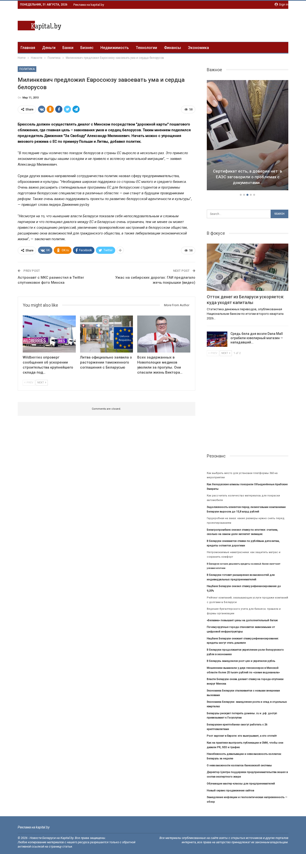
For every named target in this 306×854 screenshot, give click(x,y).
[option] (248, 136)
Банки (67, 47)
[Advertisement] (201, 24)
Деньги (48, 47)
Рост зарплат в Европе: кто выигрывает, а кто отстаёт (242, 735)
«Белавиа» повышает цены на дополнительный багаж (242, 620)
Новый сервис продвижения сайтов (230, 790)
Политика (27, 69)
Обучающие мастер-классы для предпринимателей (241, 783)
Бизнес (86, 47)
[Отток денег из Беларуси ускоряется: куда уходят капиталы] (247, 267)
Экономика (198, 47)
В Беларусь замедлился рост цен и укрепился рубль (241, 661)
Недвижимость (114, 47)
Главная (28, 47)
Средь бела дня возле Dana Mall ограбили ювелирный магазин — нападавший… (256, 338)
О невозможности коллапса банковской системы (239, 765)
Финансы (172, 47)
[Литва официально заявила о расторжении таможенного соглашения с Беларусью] (106, 334)
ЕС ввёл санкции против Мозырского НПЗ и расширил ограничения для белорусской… (247, 177)
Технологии (146, 47)
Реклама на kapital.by (88, 4)
